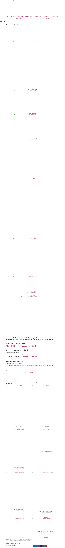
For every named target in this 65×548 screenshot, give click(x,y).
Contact (47, 18)
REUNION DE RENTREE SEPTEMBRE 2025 (45, 531)
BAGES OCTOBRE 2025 (19, 509)
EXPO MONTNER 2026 (45, 424)
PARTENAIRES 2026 (20, 18)
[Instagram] (41, 546)
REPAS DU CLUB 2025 (19, 537)
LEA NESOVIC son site (29, 356)
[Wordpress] (43, 546)
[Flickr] (34, 546)
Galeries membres (28, 16)
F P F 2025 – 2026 (46, 16)
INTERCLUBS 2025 (46, 448)
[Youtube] (46, 546)
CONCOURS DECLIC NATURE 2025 (46, 511)
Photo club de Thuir (13, 543)
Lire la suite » (19, 428)
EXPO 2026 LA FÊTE (19, 424)
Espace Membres (55, 16)
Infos (7, 16)
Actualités (20, 16)
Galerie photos (13, 16)
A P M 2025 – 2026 (37, 16)
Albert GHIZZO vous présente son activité (21, 346)
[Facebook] (36, 546)
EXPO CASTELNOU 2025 (19, 467)
